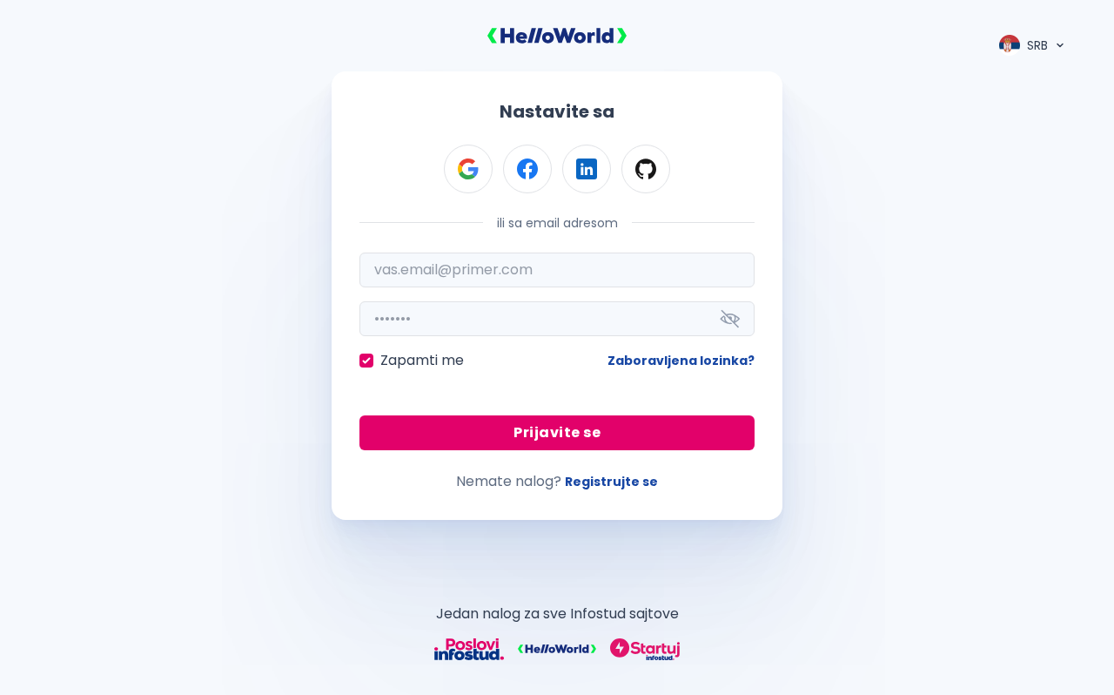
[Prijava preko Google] (468, 169)
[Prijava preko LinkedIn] (586, 169)
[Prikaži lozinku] (730, 318)
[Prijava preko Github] (645, 169)
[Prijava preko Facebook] (527, 169)
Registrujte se (611, 481)
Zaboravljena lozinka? (681, 360)
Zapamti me (422, 360)
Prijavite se (557, 432)
